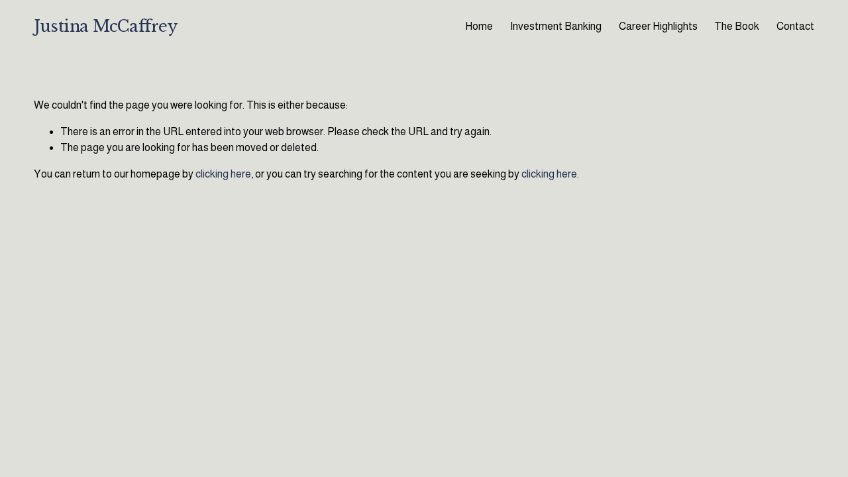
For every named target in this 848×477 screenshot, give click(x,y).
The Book (736, 26)
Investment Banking (556, 26)
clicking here (223, 174)
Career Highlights (658, 26)
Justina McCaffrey (105, 26)
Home (479, 26)
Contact (795, 26)
